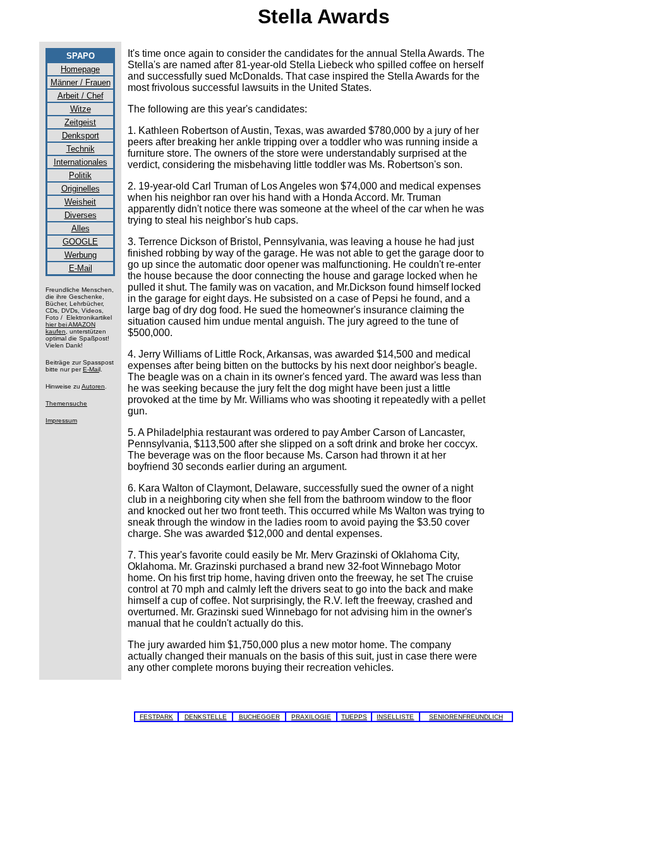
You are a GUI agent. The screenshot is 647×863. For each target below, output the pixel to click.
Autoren (93, 386)
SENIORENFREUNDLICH (466, 716)
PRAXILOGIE (311, 716)
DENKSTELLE (205, 716)
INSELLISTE (395, 716)
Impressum (61, 420)
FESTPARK (156, 716)
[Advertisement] (551, 237)
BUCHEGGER (259, 716)
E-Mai (91, 369)
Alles (80, 228)
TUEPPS (354, 716)
